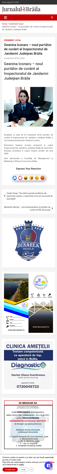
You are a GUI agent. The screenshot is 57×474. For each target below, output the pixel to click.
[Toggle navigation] (5, 17)
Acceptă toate (10, 470)
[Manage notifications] (51, 468)
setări (21, 464)
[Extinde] (49, 344)
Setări (23, 470)
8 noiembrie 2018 (11, 58)
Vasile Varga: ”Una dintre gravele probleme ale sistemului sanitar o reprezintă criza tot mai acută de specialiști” (30, 196)
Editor (22, 58)
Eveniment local (12, 40)
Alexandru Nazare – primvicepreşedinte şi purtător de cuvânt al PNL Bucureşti (27, 208)
